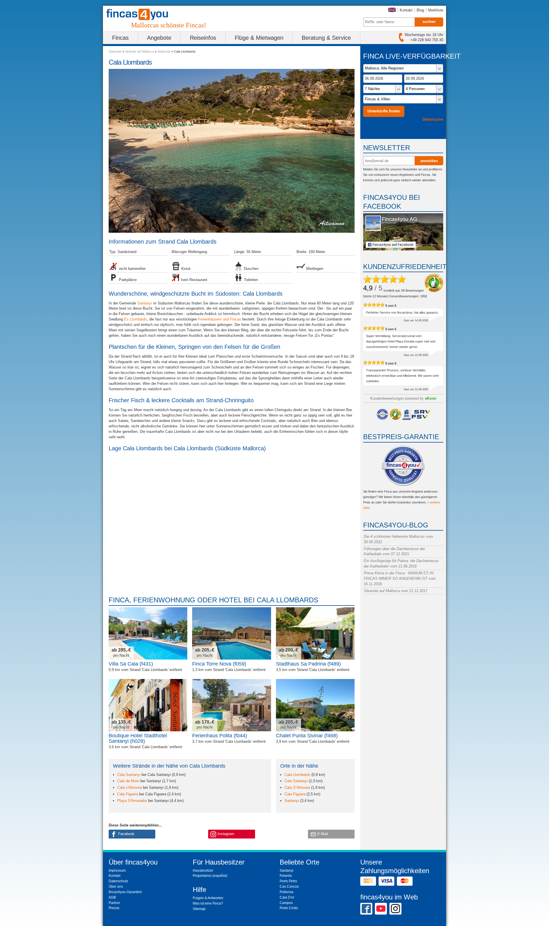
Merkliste (435, 10)
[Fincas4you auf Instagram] (395, 908)
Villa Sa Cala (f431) (131, 664)
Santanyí (144, 303)
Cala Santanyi (128, 774)
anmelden (429, 161)
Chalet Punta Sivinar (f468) (307, 735)
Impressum (117, 871)
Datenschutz (118, 881)
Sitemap (199, 909)
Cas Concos (289, 887)
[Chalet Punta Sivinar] (315, 705)
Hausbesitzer (203, 871)
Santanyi (292, 800)
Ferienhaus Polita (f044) (219, 735)
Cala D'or (287, 897)
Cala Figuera (127, 794)
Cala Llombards (297, 774)
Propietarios (202, 876)
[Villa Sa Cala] (148, 633)
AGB (112, 897)
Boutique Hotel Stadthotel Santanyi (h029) (138, 738)
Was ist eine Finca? (208, 903)
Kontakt (406, 10)
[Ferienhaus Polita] (231, 705)
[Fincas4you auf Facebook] (403, 249)
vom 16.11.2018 (400, 578)
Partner (114, 903)
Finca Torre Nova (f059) (219, 664)
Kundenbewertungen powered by (403, 398)
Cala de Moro (128, 781)
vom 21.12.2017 (395, 591)
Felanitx (286, 876)
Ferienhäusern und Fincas (219, 319)
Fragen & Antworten (208, 898)
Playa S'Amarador (132, 800)
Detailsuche (433, 119)
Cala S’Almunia (297, 787)
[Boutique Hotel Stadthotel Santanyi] (148, 705)
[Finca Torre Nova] (231, 633)
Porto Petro (288, 881)
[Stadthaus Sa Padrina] (315, 633)
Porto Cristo (289, 908)
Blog (420, 10)
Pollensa (286, 892)
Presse (114, 908)
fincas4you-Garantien (125, 892)
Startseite (115, 51)
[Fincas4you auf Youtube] (380, 908)
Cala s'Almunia (129, 787)
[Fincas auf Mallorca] (140, 14)
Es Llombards (135, 319)
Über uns (116, 887)
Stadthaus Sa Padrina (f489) (308, 664)
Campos (286, 903)
